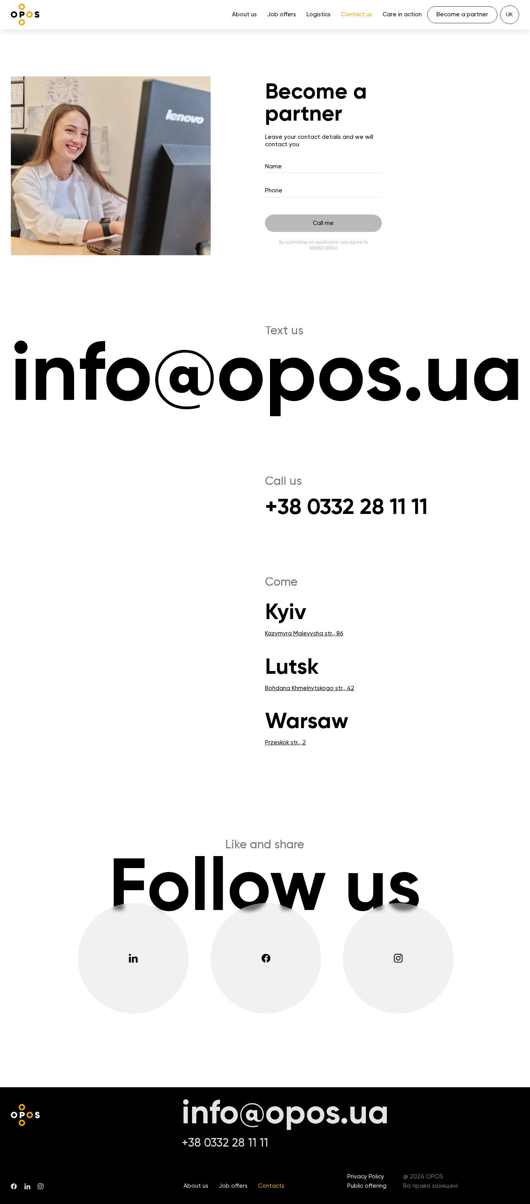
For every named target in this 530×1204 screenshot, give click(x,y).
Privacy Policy (365, 1177)
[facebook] (270, 958)
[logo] (25, 14)
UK (509, 14)
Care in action (402, 14)
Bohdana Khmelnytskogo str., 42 (309, 688)
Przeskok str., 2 (285, 743)
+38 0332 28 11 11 (346, 508)
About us (244, 14)
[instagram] (402, 958)
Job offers (281, 14)
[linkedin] (137, 958)
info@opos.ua (265, 378)
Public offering (366, 1186)
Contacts (271, 1186)
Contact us (356, 14)
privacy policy (323, 247)
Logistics (319, 14)
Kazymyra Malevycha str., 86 (304, 634)
